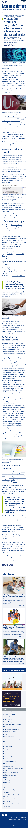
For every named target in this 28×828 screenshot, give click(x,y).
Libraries (5, 763)
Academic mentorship (9, 714)
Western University (16, 40)
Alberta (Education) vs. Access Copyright (14, 413)
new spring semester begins (12, 71)
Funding (5, 741)
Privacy (19, 819)
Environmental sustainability (11, 729)
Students (5, 787)
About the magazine (15, 817)
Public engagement (8, 780)
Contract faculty (7, 722)
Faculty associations (8, 736)
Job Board (23, 817)
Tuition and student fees (9, 799)
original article (16, 560)
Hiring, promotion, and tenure (11, 749)
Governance (6, 744)
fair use (15, 482)
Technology (18, 16)
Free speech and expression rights (12, 739)
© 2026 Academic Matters (6, 823)
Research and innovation (9, 785)
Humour (5, 754)
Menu (23, 1)
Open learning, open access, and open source (13, 769)
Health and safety (8, 746)
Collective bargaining (8, 719)
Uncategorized (7, 801)
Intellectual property (9, 15)
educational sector (7, 207)
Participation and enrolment (10, 772)
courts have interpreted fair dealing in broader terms (13, 474)
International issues (8, 759)
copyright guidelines (7, 134)
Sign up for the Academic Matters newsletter (14, 670)
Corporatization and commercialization (13, 724)
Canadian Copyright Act (18, 276)
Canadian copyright (10, 205)
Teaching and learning (9, 16)
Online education (19, 15)
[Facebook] (6, 2)
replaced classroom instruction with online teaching (11, 79)
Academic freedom (8, 712)
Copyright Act (6, 325)
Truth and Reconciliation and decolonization (11, 795)
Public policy (6, 782)
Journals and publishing (9, 761)
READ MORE (21, 605)
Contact (24, 819)
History (5, 751)
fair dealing (10, 254)
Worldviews (6, 806)
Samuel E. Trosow (8, 40)
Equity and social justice (9, 731)
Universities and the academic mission (13, 804)
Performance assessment (10, 775)
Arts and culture (7, 717)
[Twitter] (3, 2)
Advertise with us (12, 819)
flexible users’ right (16, 225)
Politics (5, 777)
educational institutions (13, 117)
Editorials (5, 726)
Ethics (5, 734)
